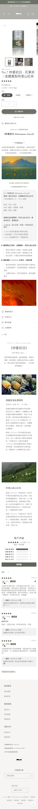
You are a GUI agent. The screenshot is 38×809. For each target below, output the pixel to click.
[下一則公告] (34, 6)
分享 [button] (5, 334)
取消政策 (20, 803)
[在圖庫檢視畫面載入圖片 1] (9, 62)
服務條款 (16, 800)
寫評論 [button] (19, 564)
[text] (19, 2)
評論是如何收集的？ (9, 671)
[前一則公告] (4, 6)
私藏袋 (18, 95)
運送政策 (23, 800)
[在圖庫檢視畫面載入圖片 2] (19, 62)
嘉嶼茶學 (7, 696)
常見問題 (7, 714)
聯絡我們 (7, 719)
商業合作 (7, 732)
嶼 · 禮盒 (7, 95)
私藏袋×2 (29, 95)
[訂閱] (30, 775)
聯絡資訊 (30, 800)
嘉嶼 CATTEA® (12, 797)
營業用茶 (7, 737)
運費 (15, 87)
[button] (4, 14)
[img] (7, 578)
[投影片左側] (2, 62)
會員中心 (7, 709)
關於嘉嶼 (7, 691)
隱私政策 (9, 800)
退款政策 (32, 797)
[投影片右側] (35, 62)
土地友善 (7, 225)
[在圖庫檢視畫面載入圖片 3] (28, 62)
